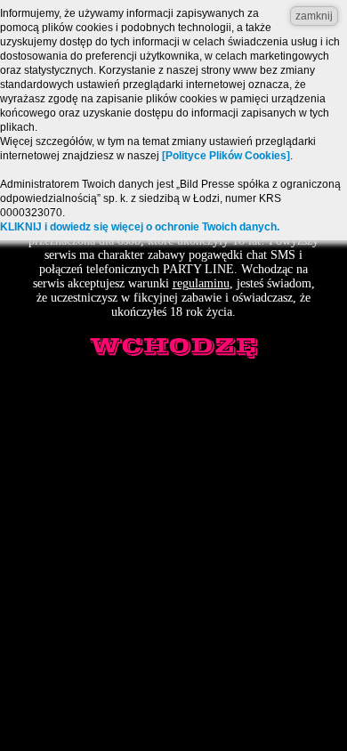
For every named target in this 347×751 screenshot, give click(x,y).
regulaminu (201, 283)
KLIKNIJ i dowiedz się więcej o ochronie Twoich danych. (139, 227)
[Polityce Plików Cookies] (226, 155)
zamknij (314, 16)
